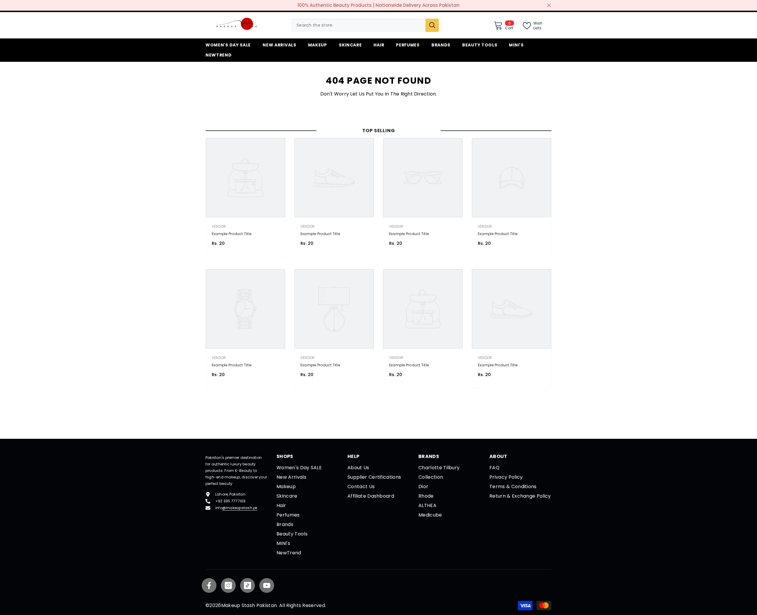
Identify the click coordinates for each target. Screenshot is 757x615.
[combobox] (358, 25)
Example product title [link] (231, 233)
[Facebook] (209, 585)
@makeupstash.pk (240, 507)
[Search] (365, 25)
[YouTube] (266, 585)
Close (548, 5)
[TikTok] (247, 585)
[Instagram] (228, 585)
